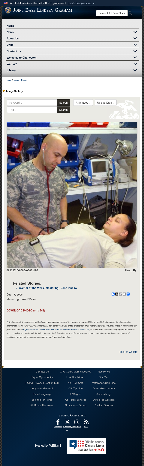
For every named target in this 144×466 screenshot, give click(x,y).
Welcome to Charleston (22, 57)
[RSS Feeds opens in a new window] (86, 423)
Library (11, 70)
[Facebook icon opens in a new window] (58, 423)
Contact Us (14, 51)
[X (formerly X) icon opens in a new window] (67, 423)
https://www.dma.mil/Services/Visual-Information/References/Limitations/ (56, 329)
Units (10, 45)
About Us (13, 38)
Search (63, 102)
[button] (81, 3)
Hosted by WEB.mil (48, 445)
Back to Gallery (128, 352)
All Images (82, 102)
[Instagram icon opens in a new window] (76, 423)
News (10, 32)
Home (10, 25)
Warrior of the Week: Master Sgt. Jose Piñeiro (48, 288)
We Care (12, 64)
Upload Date (105, 102)
